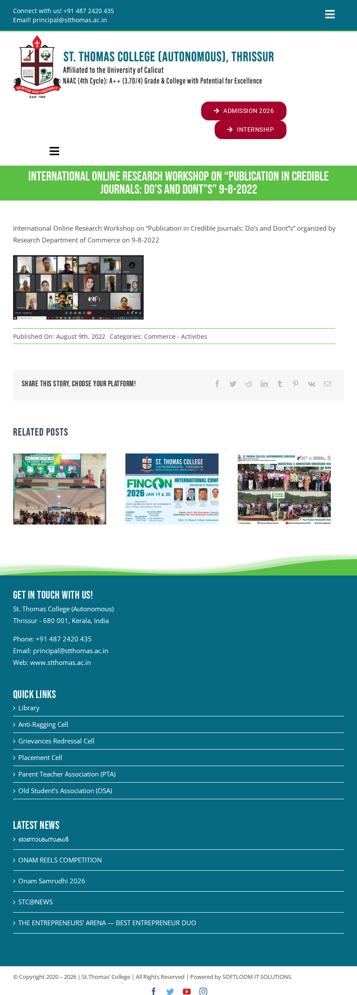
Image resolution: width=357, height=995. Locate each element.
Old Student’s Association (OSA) (65, 790)
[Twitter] (233, 384)
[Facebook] (217, 384)
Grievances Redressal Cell (56, 740)
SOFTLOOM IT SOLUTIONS (256, 977)
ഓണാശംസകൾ (43, 839)
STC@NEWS (35, 901)
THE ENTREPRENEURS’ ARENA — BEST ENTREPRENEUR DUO (107, 922)
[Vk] (311, 384)
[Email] (327, 384)
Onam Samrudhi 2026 (51, 880)
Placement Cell (40, 757)
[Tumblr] (280, 384)
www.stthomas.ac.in (60, 662)
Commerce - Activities (175, 336)
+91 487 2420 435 (64, 638)
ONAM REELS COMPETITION (60, 859)
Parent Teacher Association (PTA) (66, 774)
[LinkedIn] (264, 384)
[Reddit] (248, 384)
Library (29, 707)
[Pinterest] (295, 384)
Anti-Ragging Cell (43, 724)
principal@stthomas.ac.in (70, 650)
